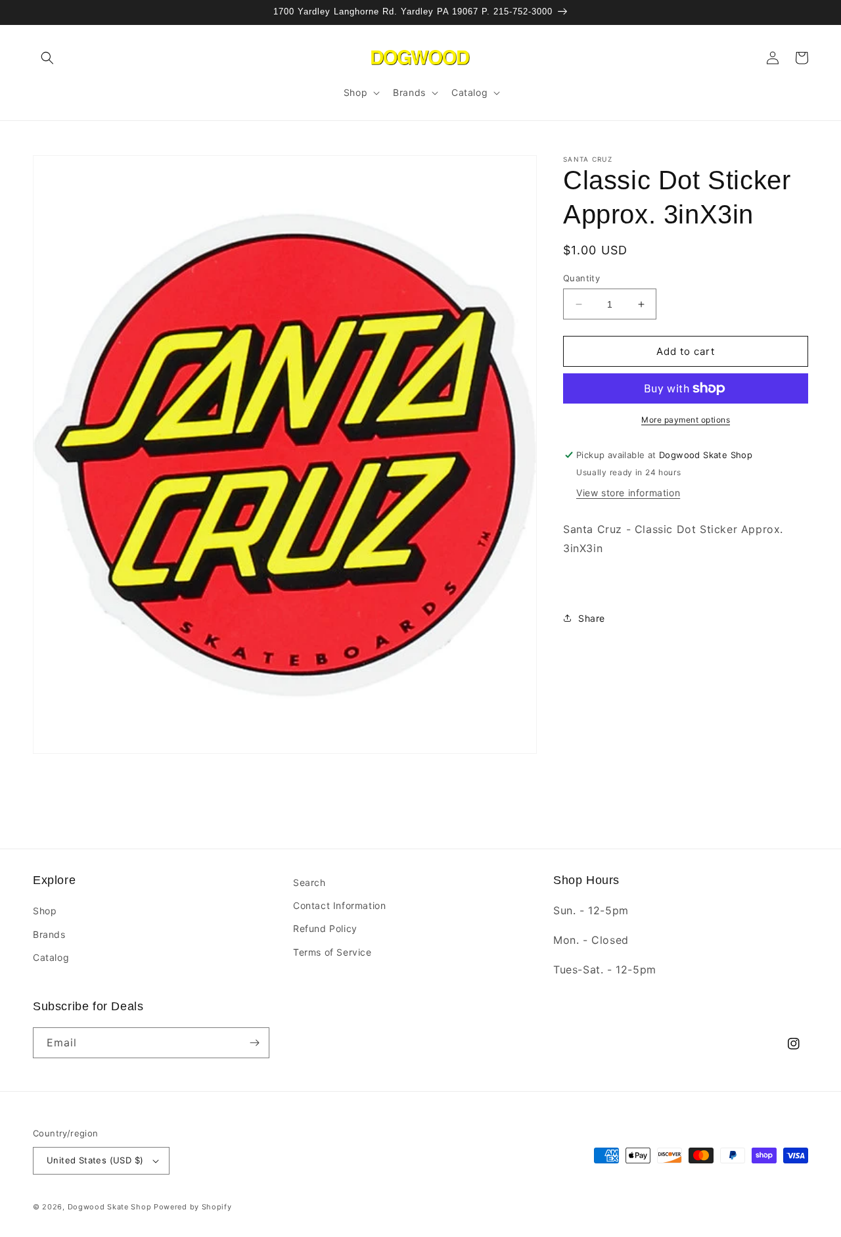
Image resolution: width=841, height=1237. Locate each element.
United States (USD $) (95, 1160)
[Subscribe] (254, 1042)
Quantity (581, 278)
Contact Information (339, 905)
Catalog (51, 957)
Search (309, 882)
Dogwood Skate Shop (110, 1206)
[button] (47, 57)
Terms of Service (332, 952)
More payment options (685, 420)
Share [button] (591, 618)
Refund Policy (325, 928)
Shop (45, 910)
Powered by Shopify (193, 1206)
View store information (628, 492)
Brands (49, 934)
